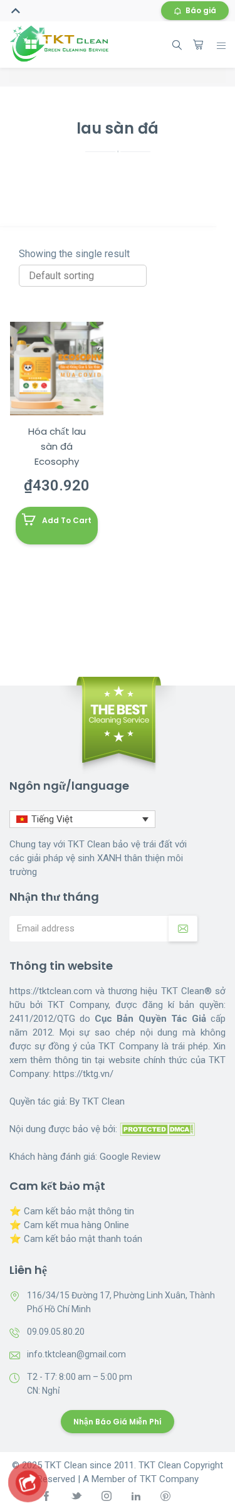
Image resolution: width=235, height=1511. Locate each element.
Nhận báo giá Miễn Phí (117, 1421)
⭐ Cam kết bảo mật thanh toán (75, 1238)
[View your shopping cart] (198, 45)
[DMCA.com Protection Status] (157, 1129)
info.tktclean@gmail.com (76, 1354)
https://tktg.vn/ (83, 1073)
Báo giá (200, 10)
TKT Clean (103, 1101)
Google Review (130, 1156)
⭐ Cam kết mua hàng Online (69, 1225)
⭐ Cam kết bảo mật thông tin (71, 1211)
